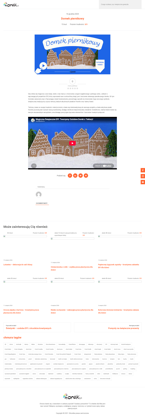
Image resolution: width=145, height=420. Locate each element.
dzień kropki (98, 349)
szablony (59, 373)
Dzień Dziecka (50, 349)
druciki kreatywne (126, 344)
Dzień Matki (107, 349)
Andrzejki (18, 344)
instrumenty (22, 359)
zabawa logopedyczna (56, 378)
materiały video (60, 4)
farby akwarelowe (110, 354)
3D (5, 344)
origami (48, 364)
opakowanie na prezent (36, 364)
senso (34, 373)
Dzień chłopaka (18, 349)
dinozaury (99, 344)
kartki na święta (62, 359)
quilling (125, 369)
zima (95, 378)
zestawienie (87, 378)
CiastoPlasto (72, 344)
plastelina (110, 364)
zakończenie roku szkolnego (73, 378)
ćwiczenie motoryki (105, 378)
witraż (130, 373)
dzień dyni (28, 349)
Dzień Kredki (88, 349)
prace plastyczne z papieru (79, 369)
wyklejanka (16, 378)
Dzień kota (78, 349)
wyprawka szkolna (28, 378)
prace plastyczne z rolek (95, 369)
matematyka (8, 364)
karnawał (52, 359)
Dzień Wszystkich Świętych (63, 354)
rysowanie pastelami (10, 373)
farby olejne (121, 354)
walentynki (106, 373)
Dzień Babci (8, 349)
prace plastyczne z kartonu (61, 369)
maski (131, 359)
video (98, 373)
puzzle (118, 369)
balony (26, 344)
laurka (125, 359)
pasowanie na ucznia (72, 364)
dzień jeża (59, 349)
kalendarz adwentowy (41, 359)
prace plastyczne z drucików (23, 369)
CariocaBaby (61, 344)
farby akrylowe (98, 354)
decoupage (82, 344)
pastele (84, 364)
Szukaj (138, 4)
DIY (106, 344)
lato (119, 359)
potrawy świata (9, 369)
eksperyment (87, 354)
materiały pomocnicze (21, 364)
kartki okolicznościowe (76, 359)
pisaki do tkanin (100, 364)
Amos (11, 344)
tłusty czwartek (90, 373)
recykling (132, 369)
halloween (12, 359)
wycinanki (7, 378)
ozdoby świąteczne (58, 364)
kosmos (104, 359)
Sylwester (50, 373)
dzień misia (117, 349)
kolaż (87, 359)
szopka (67, 373)
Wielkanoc (115, 373)
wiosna (123, 373)
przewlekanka (109, 369)
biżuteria (40, 344)
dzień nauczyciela (128, 349)
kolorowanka (95, 359)
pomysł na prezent (133, 364)
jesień (30, 359)
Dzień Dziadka (39, 349)
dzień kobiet (69, 349)
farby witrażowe (132, 354)
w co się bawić (35, 4)
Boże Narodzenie (50, 344)
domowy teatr (114, 344)
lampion (112, 359)
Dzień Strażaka (49, 354)
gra (6, 359)
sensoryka (42, 373)
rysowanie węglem (24, 373)
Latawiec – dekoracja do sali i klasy (17, 265)
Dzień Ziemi (77, 354)
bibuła (33, 344)
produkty (85, 4)
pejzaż (91, 364)
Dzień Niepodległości (10, 354)
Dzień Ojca (22, 354)
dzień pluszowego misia (35, 354)
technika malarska (77, 373)
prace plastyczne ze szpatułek (43, 369)
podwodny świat (120, 364)
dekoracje (90, 344)
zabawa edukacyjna (41, 378)
